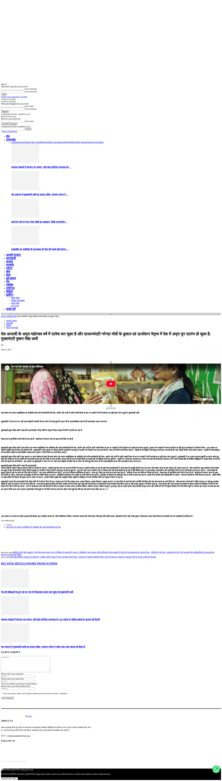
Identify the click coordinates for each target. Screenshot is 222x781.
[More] (42, 353)
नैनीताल (67, 142)
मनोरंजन (10, 288)
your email (29, 106)
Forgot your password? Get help (14, 97)
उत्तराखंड (11, 139)
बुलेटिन (9, 294)
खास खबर (15, 298)
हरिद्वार (101, 142)
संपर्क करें (11, 309)
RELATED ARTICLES (14, 563)
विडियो (9, 291)
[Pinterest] (24, 353)
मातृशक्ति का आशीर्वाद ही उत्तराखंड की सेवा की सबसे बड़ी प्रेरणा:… (40, 249)
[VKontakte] (30, 747)
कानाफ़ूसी (11, 258)
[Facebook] (5, 353)
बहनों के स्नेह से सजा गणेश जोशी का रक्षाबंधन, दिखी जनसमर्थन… (39, 222)
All (12, 142)
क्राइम (9, 261)
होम (8, 136)
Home (3, 316)
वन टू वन (15, 306)
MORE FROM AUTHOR (42, 563)
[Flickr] (16, 747)
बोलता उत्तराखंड (18, 300)
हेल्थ (8, 274)
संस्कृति (10, 264)
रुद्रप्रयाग (95, 142)
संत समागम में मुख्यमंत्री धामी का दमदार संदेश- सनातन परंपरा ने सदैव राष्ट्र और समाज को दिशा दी (43, 647)
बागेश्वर (88, 142)
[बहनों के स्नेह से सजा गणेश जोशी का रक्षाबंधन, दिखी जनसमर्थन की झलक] (25, 217)
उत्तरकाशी (23, 142)
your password (31, 91)
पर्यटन (9, 268)
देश (7, 281)
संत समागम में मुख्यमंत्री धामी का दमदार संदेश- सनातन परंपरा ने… (39, 194)
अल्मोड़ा (17, 142)
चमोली (40, 142)
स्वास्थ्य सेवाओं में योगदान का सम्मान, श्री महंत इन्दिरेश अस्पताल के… (41, 167)
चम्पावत (45, 142)
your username (31, 89)
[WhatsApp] (33, 353)
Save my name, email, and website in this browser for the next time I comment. (35, 693)
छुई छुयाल (11, 278)
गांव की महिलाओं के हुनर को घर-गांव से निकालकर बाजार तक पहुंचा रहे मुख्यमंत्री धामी (37, 592)
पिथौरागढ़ (73, 142)
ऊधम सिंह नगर (32, 142)
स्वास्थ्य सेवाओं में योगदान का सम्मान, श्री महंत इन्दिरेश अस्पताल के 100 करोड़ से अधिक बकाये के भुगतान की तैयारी (50, 619)
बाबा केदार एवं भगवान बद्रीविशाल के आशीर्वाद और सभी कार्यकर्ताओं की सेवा (33, 527)
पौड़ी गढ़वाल (81, 142)
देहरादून (61, 142)
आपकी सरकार (13, 254)
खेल (8, 271)
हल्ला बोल (15, 303)
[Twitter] (14, 353)
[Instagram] (23, 747)
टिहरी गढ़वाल (53, 142)
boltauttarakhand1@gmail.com (19, 736)
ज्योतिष (9, 284)
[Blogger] (3, 747)
